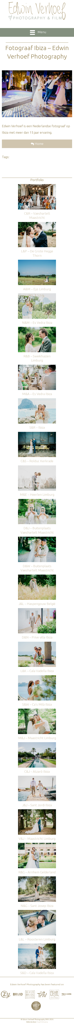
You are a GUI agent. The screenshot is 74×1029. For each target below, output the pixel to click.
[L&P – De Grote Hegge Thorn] (37, 224)
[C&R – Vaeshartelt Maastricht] (37, 186)
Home (38, 143)
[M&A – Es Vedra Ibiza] (37, 366)
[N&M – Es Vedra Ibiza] (37, 295)
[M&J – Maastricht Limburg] (37, 710)
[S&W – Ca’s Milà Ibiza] (37, 677)
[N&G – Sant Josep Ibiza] (37, 878)
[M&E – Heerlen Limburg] (37, 467)
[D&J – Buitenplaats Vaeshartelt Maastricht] (37, 501)
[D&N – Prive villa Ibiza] (37, 610)
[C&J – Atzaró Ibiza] (37, 744)
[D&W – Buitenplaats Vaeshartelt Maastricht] (37, 538)
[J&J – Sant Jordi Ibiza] (37, 777)
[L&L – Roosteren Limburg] (37, 912)
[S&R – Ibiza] (37, 400)
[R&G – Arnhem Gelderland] (37, 844)
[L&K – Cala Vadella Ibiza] (37, 643)
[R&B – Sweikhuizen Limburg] (37, 328)
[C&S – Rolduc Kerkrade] (37, 433)
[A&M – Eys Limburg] (37, 261)
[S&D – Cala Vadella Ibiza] (37, 945)
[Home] (37, 11)
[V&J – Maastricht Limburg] (37, 811)
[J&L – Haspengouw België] (37, 576)
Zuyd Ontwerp (42, 1022)
